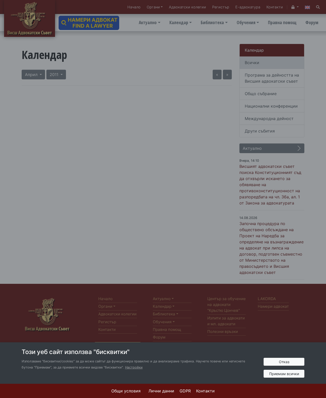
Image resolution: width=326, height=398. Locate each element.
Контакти (205, 390)
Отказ (284, 362)
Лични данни (161, 390)
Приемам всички (284, 374)
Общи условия (126, 390)
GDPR (185, 390)
